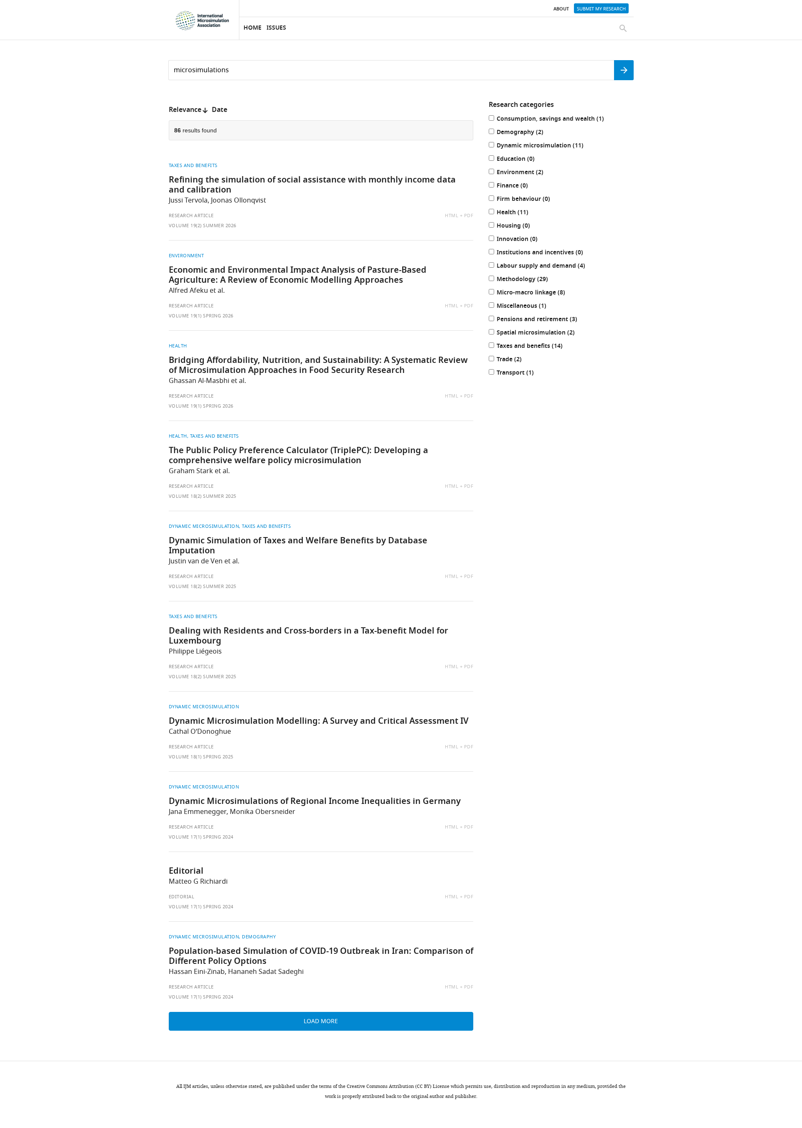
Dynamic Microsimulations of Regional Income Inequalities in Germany (315, 802)
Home (252, 28)
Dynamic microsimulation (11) (549, 146)
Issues (276, 28)
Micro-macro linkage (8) (539, 293)
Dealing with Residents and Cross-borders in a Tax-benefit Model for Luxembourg (308, 636)
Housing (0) (522, 226)
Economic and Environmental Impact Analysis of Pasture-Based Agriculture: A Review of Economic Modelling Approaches (297, 275)
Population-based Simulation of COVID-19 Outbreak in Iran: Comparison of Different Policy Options (321, 956)
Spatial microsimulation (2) (544, 333)
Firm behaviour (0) (532, 199)
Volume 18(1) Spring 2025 (201, 756)
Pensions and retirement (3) (545, 320)
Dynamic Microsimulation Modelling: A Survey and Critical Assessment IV (319, 721)
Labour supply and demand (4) (549, 266)
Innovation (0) (526, 240)
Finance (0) (521, 186)
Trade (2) (518, 360)
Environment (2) (529, 173)
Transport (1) (524, 373)
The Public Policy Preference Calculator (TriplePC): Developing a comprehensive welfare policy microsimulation (298, 456)
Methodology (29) (531, 280)
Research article (191, 215)
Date (219, 110)
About (561, 9)
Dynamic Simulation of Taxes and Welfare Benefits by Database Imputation (298, 546)
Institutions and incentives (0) (548, 253)
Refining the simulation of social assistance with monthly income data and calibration (312, 185)
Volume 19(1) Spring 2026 (201, 315)
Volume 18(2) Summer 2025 (202, 496)
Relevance (185, 110)
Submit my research (601, 8)
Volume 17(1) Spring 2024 (201, 837)
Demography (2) (529, 133)
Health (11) (521, 213)
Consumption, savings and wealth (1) (559, 119)
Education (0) (524, 159)
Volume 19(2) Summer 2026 (202, 225)
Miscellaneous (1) (530, 306)
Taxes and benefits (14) (538, 346)
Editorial (186, 871)
